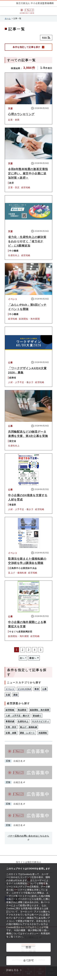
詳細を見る (12, 970)
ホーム (8, 18)
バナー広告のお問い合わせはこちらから (28, 836)
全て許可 (28, 960)
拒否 (28, 947)
